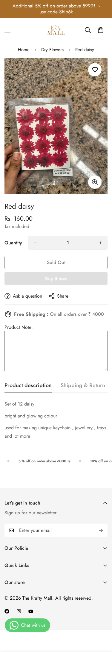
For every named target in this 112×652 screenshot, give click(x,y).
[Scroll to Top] (101, 620)
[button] (101, 30)
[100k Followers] (18, 611)
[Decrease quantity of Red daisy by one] (35, 242)
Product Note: (18, 327)
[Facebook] (6, 611)
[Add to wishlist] (95, 69)
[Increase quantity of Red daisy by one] (100, 242)
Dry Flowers (52, 49)
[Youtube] (30, 611)
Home (24, 49)
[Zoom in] (95, 182)
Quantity (13, 242)
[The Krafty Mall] (56, 30)
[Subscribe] (101, 530)
